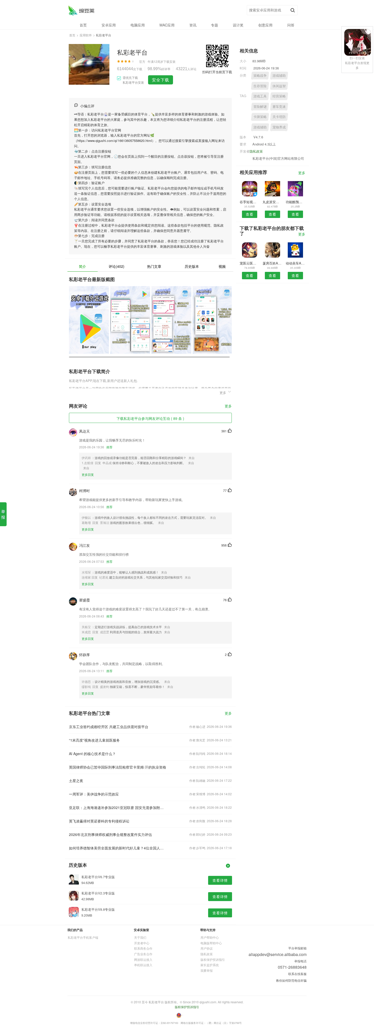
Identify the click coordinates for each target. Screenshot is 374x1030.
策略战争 (260, 75)
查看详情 (220, 880)
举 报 (3, 514)
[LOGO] (81, 10)
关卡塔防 (279, 116)
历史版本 (192, 266)
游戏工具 (260, 96)
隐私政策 (256, 151)
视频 (222, 266)
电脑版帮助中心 (211, 943)
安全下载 (160, 80)
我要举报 (206, 970)
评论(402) (116, 266)
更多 (228, 406)
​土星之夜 (76, 780)
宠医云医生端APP (249, 263)
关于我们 (140, 937)
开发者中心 (141, 943)
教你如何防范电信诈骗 (291, 980)
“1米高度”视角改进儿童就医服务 (94, 740)
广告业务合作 (143, 954)
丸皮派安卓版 (272, 201)
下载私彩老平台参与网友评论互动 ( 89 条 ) (150, 418)
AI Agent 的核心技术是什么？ (92, 753)
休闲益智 (279, 85)
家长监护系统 (209, 965)
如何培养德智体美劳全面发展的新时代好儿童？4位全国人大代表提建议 (118, 847)
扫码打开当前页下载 (217, 71)
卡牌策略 (260, 116)
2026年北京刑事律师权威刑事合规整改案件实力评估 (110, 834)
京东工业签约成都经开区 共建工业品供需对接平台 (108, 726)
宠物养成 (279, 127)
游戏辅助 (279, 75)
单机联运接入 (143, 965)
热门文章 (154, 266)
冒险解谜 (260, 106)
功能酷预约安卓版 (295, 201)
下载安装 (169, 61)
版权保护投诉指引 (212, 959)
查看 (249, 214)
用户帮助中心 (209, 937)
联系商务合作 (143, 948)
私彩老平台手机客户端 (83, 937)
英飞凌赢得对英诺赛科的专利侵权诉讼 (99, 820)
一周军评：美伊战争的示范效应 (94, 794)
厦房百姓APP (272, 263)
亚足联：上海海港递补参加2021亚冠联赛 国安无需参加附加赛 (118, 807)
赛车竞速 (279, 106)
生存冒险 (260, 85)
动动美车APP (295, 263)
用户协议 (206, 948)
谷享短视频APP (249, 201)
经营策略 (279, 96)
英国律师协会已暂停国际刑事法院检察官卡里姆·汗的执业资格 (117, 767)
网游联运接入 (143, 959)
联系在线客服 (297, 974)
